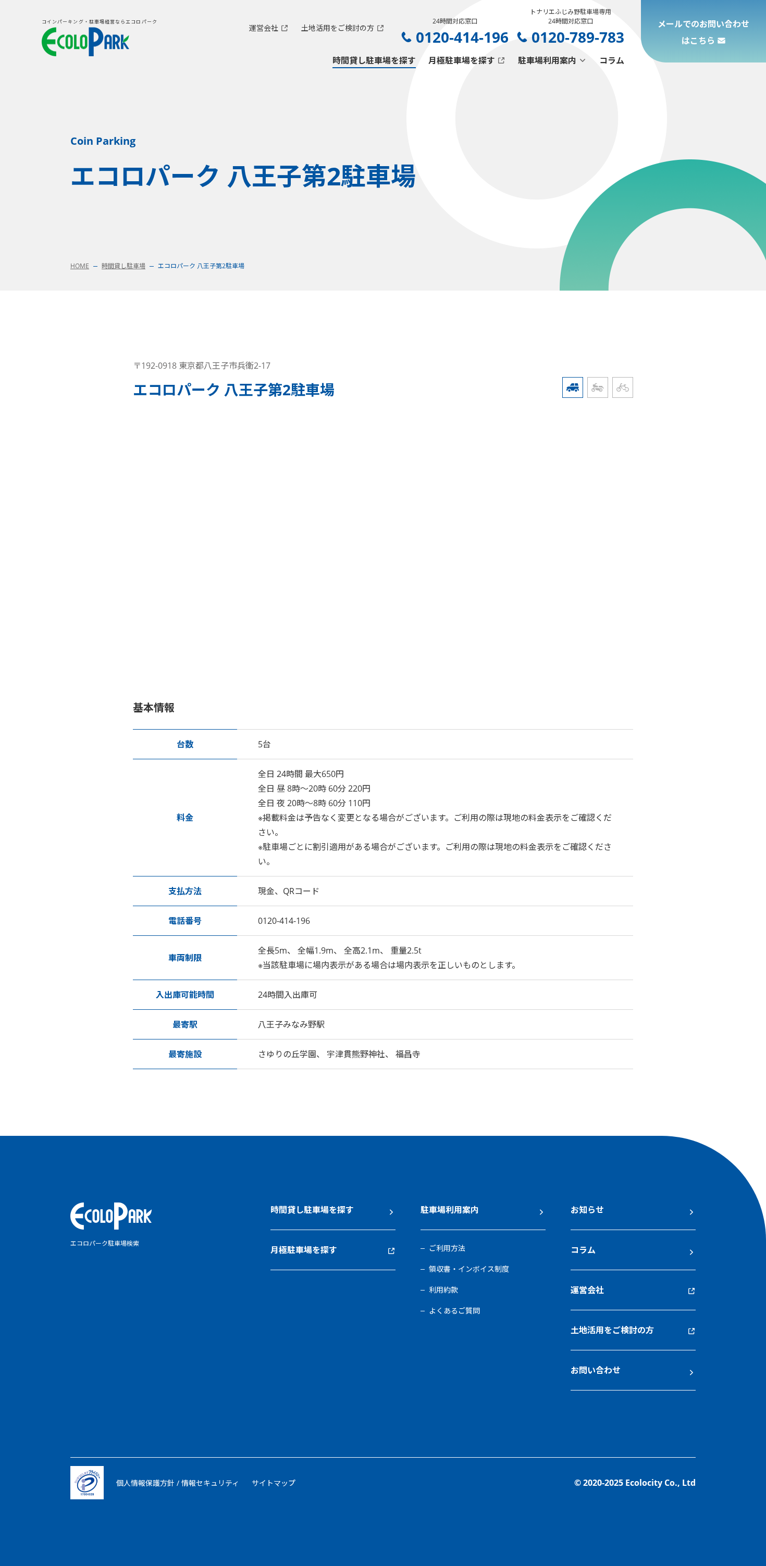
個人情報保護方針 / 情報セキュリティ (177, 1483)
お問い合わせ (596, 1370)
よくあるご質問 (454, 1311)
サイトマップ (273, 1483)
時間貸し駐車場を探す (374, 60)
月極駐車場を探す (461, 60)
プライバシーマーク (87, 1482)
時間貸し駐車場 (123, 265)
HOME (79, 265)
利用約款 (443, 1290)
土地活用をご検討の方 (337, 28)
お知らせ (587, 1210)
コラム (611, 60)
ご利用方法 (447, 1248)
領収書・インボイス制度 (469, 1269)
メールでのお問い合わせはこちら (703, 32)
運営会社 (263, 28)
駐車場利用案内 (547, 60)
